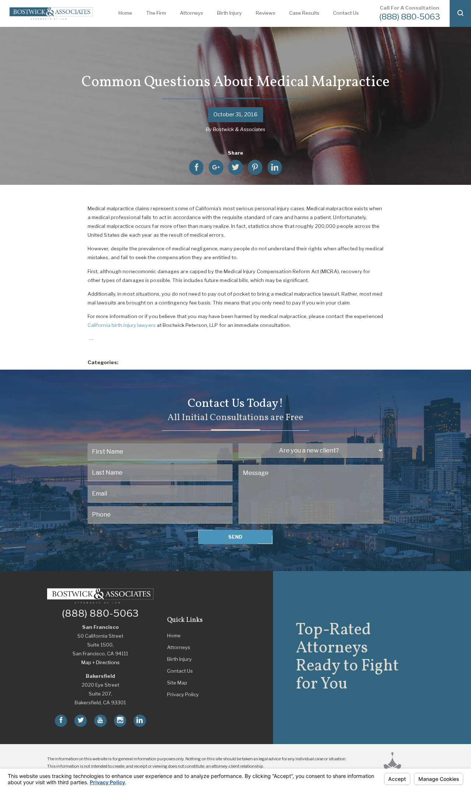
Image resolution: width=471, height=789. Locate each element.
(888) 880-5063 (409, 16)
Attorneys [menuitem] (191, 13)
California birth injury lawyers (122, 325)
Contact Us (180, 671)
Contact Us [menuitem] (346, 13)
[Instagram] (120, 721)
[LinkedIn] (140, 721)
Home (174, 635)
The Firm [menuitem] (156, 13)
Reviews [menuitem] (265, 13)
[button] (460, 13)
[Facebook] (61, 721)
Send (235, 537)
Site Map (177, 683)
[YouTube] (100, 721)
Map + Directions (100, 662)
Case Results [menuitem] (304, 13)
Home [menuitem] (125, 13)
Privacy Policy (183, 694)
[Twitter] (80, 721)
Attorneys (178, 647)
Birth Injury (179, 659)
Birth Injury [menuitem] (229, 13)
